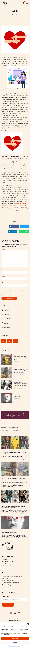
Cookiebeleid (11, 646)
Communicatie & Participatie (10, 582)
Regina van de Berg (7, 561)
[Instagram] (15, 341)
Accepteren (15, 638)
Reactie (3, 249)
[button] (28, 624)
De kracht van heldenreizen (18, 395)
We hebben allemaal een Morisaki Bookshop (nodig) (21, 357)
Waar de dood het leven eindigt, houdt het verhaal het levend (21, 370)
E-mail (3, 276)
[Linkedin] (19, 613)
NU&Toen (5, 578)
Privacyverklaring (17, 646)
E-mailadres (5, 596)
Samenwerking (6, 585)
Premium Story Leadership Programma (13, 576)
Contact (4, 559)
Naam (3, 270)
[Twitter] (9, 341)
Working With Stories (8, 580)
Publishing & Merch (7, 566)
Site (2, 282)
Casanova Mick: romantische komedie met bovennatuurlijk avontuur (20, 384)
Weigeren (15, 642)
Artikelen (4, 564)
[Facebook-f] (3, 341)
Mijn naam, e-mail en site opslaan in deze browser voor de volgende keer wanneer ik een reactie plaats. (14, 293)
